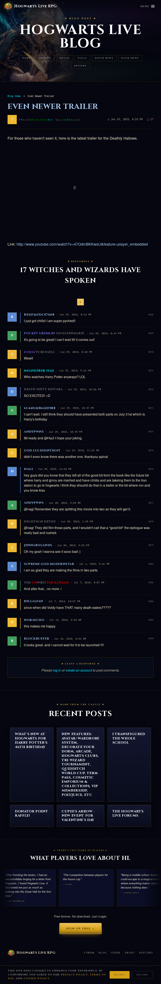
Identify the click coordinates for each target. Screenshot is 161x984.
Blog (103, 952)
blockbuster (36, 639)
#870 (150, 352)
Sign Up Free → (80, 928)
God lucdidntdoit (42, 450)
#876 (150, 469)
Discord (146, 952)
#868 (150, 314)
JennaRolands (38, 545)
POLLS (82, 58)
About (130, 952)
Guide (116, 952)
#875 (150, 450)
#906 (150, 601)
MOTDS (64, 58)
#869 (150, 333)
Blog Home (14, 96)
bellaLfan (33, 601)
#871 (150, 370)
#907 (150, 620)
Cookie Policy (37, 978)
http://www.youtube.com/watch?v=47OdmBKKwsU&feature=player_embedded (82, 244)
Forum (89, 952)
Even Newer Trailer (53, 107)
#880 (150, 564)
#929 (150, 638)
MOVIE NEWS (104, 58)
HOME (26, 58)
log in (57, 670)
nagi (28, 469)
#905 (150, 582)
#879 (150, 545)
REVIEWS (80, 66)
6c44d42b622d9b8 (39, 408)
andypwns (34, 432)
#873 (150, 408)
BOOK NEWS (130, 58)
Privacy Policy (74, 974)
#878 (150, 521)
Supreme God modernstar (49, 564)
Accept (119, 974)
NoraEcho (34, 620)
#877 (150, 503)
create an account (79, 670)
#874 (150, 431)
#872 (150, 389)
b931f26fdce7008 (39, 315)
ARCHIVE (45, 58)
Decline (142, 974)
